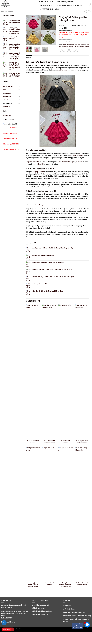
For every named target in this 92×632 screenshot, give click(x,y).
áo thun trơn (6, 100)
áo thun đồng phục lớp (74, 5)
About (34, 629)
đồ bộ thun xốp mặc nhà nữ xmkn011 (33, 441)
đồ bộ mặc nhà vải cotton (72, 44)
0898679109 (6, 629)
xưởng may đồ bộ (60, 5)
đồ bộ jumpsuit (67, 606)
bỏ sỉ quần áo (54, 9)
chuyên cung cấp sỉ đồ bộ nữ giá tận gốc (74, 612)
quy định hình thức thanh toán (40, 605)
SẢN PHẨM (50, 2)
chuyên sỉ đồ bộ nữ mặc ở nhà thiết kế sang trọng (77, 616)
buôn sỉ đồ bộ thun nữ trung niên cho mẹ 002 (49, 441)
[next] (53, 30)
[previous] (28, 30)
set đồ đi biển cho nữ (69, 609)
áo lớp (4, 90)
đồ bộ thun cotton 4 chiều (83, 44)
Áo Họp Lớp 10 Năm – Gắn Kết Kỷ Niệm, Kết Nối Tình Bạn (76, 620)
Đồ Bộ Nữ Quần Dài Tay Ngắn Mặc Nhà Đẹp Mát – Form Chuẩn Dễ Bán (65, 584)
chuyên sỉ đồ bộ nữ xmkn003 (49, 583)
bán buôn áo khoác (46, 5)
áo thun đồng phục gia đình (64, 2)
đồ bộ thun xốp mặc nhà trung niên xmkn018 (82, 583)
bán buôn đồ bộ (9, 11)
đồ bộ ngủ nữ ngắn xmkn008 (65, 441)
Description (29, 57)
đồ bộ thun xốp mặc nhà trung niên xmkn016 (82, 441)
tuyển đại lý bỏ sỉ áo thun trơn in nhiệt (21, 629)
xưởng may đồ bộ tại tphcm (83, 46)
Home (2, 11)
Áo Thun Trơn (44, 9)
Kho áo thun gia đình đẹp (44, 629)
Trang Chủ (42, 2)
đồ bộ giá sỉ (63, 44)
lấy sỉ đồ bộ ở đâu (72, 46)
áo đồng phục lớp (7, 86)
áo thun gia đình (7, 93)
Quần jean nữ (6, 107)
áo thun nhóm (7, 96)
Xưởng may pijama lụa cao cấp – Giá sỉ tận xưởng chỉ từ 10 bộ (33, 584)
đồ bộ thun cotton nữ (63, 46)
